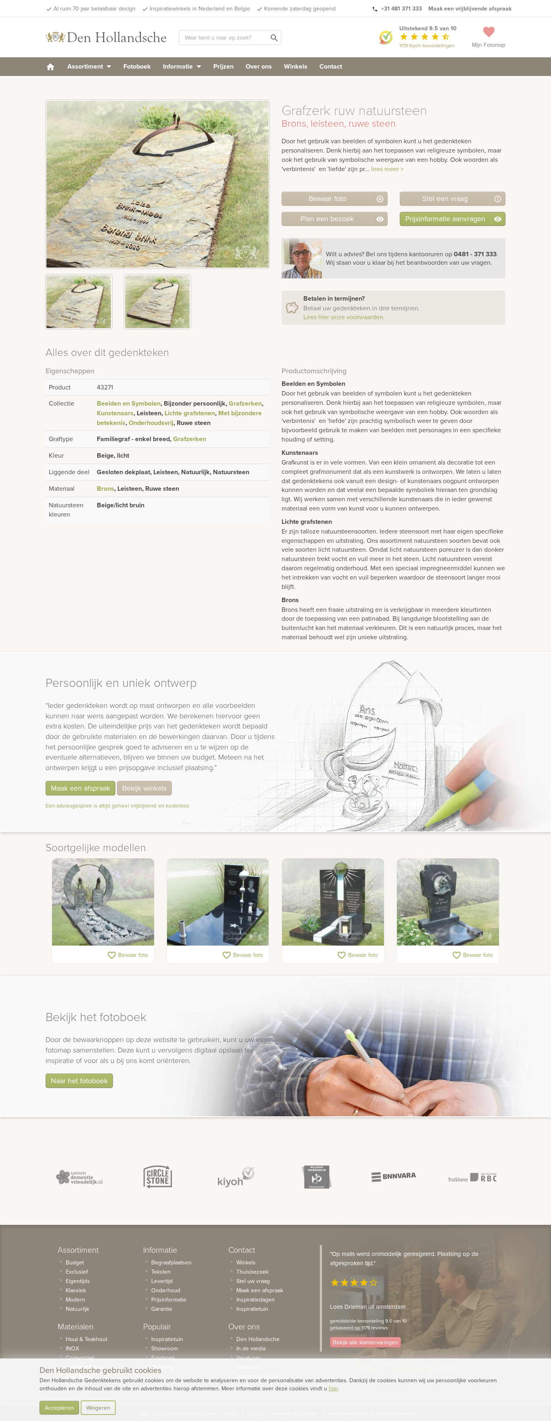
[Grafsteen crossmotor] (448, 902)
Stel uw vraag (253, 1281)
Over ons (259, 66)
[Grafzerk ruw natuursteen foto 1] (79, 301)
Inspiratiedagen (255, 1299)
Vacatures (248, 1358)
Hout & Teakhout (86, 1339)
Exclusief (77, 1272)
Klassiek (76, 1290)
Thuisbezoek (252, 1272)
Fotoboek (137, 66)
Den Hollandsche (258, 1339)
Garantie (161, 1309)
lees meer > (387, 168)
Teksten (161, 1272)
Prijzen (223, 66)
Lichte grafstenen (190, 413)
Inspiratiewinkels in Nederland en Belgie (200, 8)
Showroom (164, 1348)
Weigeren (98, 1408)
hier (333, 1388)
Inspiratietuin (167, 1339)
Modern (75, 1299)
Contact (330, 66)
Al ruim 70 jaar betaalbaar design (95, 8)
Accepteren (59, 1408)
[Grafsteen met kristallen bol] (333, 902)
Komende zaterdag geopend (300, 8)
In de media (250, 1348)
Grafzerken (245, 403)
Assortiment (85, 66)
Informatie (178, 66)
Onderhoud (165, 1290)
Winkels (295, 66)
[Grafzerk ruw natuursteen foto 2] (157, 301)
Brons (105, 488)
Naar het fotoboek (79, 1081)
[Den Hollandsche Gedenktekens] (106, 37)
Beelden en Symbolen (129, 403)
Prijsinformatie (168, 1299)
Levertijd (162, 1281)
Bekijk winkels (144, 788)
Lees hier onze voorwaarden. (344, 316)
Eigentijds (78, 1281)
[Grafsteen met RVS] (218, 902)
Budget (75, 1262)
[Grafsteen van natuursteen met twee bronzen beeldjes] (103, 902)
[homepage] (50, 66)
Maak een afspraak (80, 788)
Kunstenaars (115, 413)
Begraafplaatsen (171, 1262)
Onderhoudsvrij (151, 422)
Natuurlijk (77, 1309)
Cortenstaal (80, 1358)
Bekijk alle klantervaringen (365, 1342)
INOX (72, 1348)
